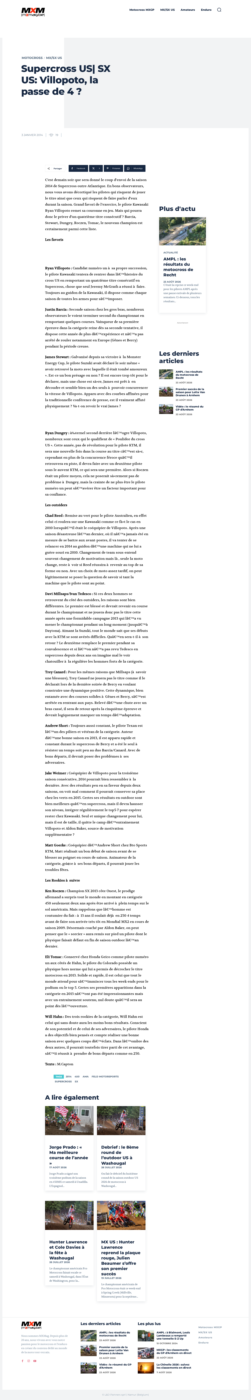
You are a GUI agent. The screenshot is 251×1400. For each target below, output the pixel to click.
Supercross (63, 1081)
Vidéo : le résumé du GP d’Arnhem (189, 408)
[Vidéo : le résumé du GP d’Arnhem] (166, 409)
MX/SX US (54, 57)
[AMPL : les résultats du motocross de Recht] (182, 231)
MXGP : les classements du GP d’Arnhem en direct (174, 1351)
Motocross (32, 57)
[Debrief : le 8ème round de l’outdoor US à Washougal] (121, 1120)
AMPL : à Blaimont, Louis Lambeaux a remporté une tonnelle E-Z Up (173, 1335)
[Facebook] (22, 1361)
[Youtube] (34, 1361)
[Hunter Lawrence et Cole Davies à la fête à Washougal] (69, 1215)
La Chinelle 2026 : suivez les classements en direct (174, 1366)
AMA (86, 1076)
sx (76, 1081)
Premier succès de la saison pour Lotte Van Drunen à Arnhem (190, 392)
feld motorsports (105, 1076)
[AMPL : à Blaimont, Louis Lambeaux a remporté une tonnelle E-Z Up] (146, 1335)
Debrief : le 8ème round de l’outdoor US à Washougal (119, 1155)
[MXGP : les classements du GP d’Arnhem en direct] (146, 1353)
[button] (219, 9)
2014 (69, 1076)
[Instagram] (28, 1361)
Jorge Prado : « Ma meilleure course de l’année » (68, 1155)
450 (77, 1076)
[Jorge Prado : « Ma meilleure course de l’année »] (69, 1120)
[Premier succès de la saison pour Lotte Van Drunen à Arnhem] (166, 392)
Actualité (170, 252)
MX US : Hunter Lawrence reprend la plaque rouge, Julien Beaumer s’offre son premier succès (120, 1257)
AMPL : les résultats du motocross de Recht (189, 374)
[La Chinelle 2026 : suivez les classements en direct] (146, 1368)
